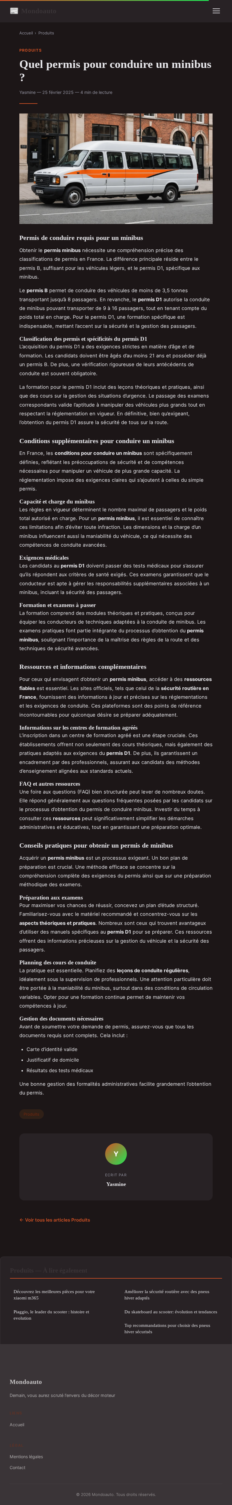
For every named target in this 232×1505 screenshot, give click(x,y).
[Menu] (216, 11)
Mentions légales (26, 1456)
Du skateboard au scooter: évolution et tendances (170, 1311)
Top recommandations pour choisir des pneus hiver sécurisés (167, 1328)
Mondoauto (33, 11)
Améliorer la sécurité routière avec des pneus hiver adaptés (166, 1294)
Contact (17, 1467)
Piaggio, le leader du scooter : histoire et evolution (51, 1315)
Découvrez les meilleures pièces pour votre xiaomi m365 (54, 1294)
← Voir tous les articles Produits (54, 1220)
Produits (46, 32)
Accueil (26, 32)
